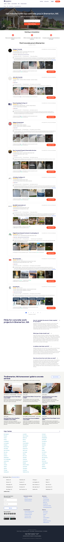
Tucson (5, 437)
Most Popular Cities (7, 477)
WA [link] (7, 6)
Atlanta (5, 468)
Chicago (5, 470)
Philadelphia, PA (9, 487)
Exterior (9, 3)
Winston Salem (26, 464)
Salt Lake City (45, 457)
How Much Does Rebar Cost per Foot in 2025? (32, 397)
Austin (43, 446)
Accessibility (37, 534)
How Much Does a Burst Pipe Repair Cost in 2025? (12, 397)
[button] (17, 65)
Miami (5, 463)
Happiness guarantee (47, 520)
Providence (44, 441)
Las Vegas (25, 452)
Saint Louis (25, 450)
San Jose (5, 452)
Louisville (25, 434)
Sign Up (57, 1)
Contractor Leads (28, 516)
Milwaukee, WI (9, 484)
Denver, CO (8, 482)
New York (25, 455)
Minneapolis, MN (22, 484)
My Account (45, 497)
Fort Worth (44, 452)
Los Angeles (6, 443)
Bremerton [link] (11, 6)
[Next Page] (40, 312)
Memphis (44, 443)
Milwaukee (44, 468)
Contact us (45, 519)
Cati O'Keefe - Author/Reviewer (29, 416)
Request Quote (51, 71)
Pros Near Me (45, 504)
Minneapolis (25, 445)
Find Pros (26, 497)
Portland (44, 434)
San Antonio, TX (49, 487)
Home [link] (5, 6)
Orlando (5, 464)
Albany (24, 454)
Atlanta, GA (8, 479)
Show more (54, 59)
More (19, 3)
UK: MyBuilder (45, 531)
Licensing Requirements (47, 507)
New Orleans (25, 436)
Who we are (45, 512)
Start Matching (32, 24)
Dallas (43, 448)
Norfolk (43, 459)
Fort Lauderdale (7, 459)
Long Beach (6, 441)
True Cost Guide (46, 499)
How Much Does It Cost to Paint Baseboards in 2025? (49, 397)
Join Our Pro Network (28, 512)
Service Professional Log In (29, 511)
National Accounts (28, 517)
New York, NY (48, 484)
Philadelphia (44, 437)
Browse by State (15, 477)
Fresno (5, 439)
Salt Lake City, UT (36, 487)
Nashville (44, 445)
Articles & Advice (23, 3)
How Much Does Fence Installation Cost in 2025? (31, 419)
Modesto (5, 445)
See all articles (56, 376)
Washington (6, 457)
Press (44, 516)
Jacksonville (6, 461)
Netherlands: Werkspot (38, 531)
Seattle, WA (35, 489)
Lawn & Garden (14, 3)
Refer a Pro (45, 502)
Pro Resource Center (28, 514)
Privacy (26, 534)
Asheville (24, 457)
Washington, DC (49, 489)
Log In (52, 1)
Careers (44, 514)
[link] (32, 51)
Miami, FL (48, 482)
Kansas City (25, 448)
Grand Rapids (25, 443)
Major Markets (8, 431)
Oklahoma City (26, 472)
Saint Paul (25, 446)
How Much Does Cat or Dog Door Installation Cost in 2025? (12, 419)
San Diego (6, 448)
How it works (45, 511)
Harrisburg (44, 436)
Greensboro (25, 461)
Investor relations (46, 517)
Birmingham (6, 434)
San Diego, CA (9, 489)
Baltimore (25, 437)
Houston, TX (21, 482)
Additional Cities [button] (6, 491)
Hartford (5, 455)
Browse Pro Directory (28, 499)
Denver (5, 454)
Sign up (10, 508)
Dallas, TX (48, 479)
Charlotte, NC (22, 479)
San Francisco (7, 450)
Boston (24, 439)
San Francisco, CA (23, 489)
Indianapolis (6, 472)
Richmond (44, 461)
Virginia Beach (45, 463)
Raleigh (24, 463)
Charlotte (25, 459)
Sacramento (6, 446)
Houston (43, 454)
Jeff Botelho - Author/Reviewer (10, 394)
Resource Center (46, 500)
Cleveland (25, 468)
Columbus (25, 470)
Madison (43, 466)
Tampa (5, 466)
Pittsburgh (44, 439)
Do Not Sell (33, 534)
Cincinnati (25, 466)
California (29, 534)
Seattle (43, 464)
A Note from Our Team (47, 505)
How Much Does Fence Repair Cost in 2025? (51, 419)
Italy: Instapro (32, 531)
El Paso (43, 450)
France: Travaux (19, 531)
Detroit (24, 441)
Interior (5, 3)
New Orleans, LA (36, 484)
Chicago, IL (35, 479)
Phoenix (5, 436)
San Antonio (44, 455)
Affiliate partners (46, 522)
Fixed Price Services (28, 500)
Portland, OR (22, 487)
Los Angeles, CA (36, 482)
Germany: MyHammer (26, 531)
